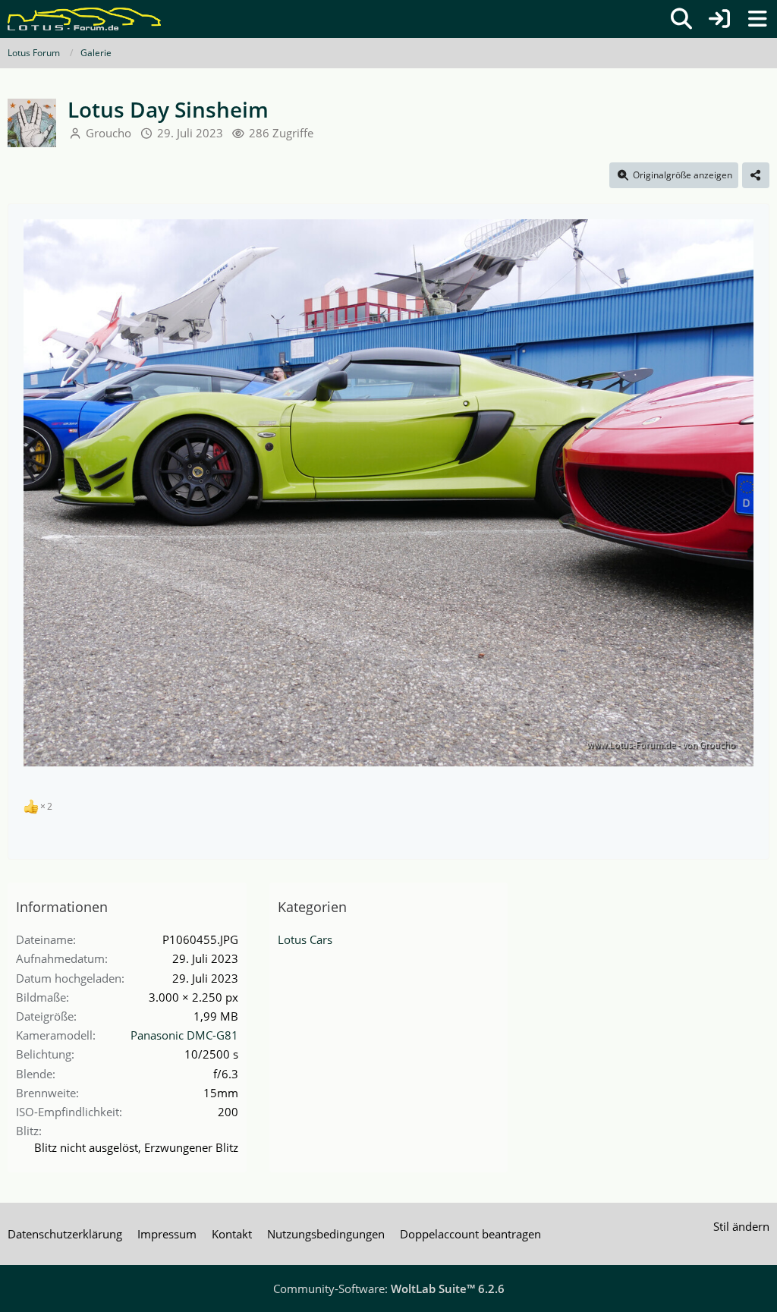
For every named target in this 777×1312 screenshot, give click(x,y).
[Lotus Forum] (84, 19)
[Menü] (757, 19)
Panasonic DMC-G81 (184, 1035)
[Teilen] (755, 175)
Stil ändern (741, 1226)
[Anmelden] (719, 19)
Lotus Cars (305, 939)
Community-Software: (389, 1288)
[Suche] (681, 19)
